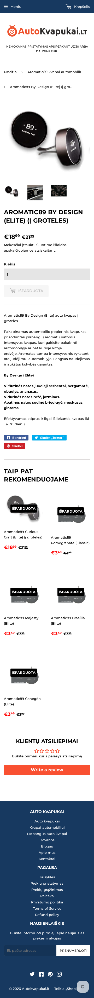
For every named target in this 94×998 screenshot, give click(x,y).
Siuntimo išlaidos (51, 245)
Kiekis (9, 264)
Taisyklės (47, 877)
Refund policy (47, 915)
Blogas (47, 846)
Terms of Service (47, 908)
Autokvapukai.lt (35, 989)
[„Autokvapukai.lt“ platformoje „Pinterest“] (50, 975)
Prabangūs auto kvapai (47, 834)
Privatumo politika (47, 902)
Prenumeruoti (73, 951)
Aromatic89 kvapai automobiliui (55, 72)
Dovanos (47, 840)
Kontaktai (47, 859)
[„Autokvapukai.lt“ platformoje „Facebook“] (41, 975)
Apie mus (47, 852)
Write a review (47, 769)
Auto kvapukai (47, 821)
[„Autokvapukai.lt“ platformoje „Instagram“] (59, 975)
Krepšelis (81, 6)
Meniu (15, 6)
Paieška (47, 896)
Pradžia (10, 72)
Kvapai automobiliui (47, 827)
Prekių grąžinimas (47, 889)
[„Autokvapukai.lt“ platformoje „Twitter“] (32, 975)
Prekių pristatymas (47, 883)
